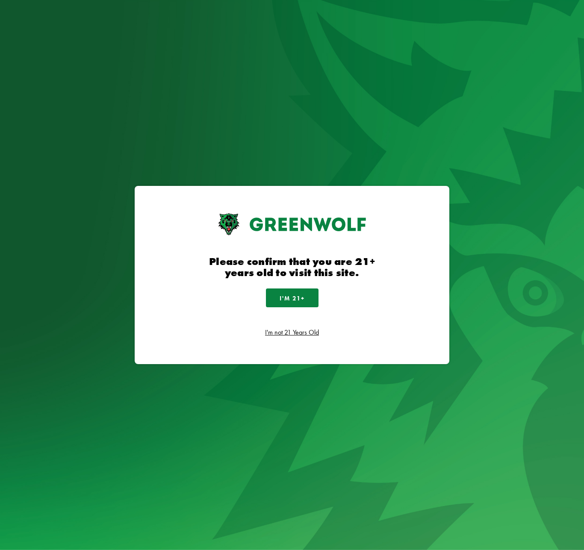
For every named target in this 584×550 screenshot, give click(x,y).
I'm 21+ (292, 298)
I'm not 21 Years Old (292, 332)
